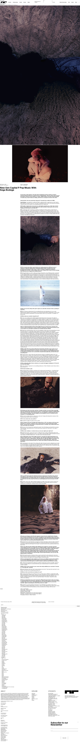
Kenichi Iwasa (3, 609)
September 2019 (4, 651)
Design (3, 661)
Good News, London (51, 703)
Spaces (3, 684)
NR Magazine (39, 602)
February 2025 (4, 626)
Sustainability (4, 686)
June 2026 (3, 615)
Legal (66, 698)
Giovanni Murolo (3, 716)
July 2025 (3, 622)
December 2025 (4, 620)
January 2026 (4, 619)
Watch (29, 2)
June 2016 (3, 656)
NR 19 (1, 184)
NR (1, 718)
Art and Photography (5, 659)
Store (76, 2)
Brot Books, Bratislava (51, 712)
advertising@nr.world (4, 725)
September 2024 (4, 629)
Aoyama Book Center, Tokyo (52, 714)
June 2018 (3, 654)
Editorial (3, 662)
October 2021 (4, 643)
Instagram (33, 694)
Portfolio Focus (4, 679)
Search (2, 604)
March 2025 (4, 625)
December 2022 (4, 639)
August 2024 (4, 630)
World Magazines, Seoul (52, 713)
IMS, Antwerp (50, 706)
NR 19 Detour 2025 (35, 698)
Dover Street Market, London (53, 702)
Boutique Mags (50, 693)
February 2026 (4, 618)
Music (9, 601)
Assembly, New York (51, 697)
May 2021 (3, 647)
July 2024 (3, 631)
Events (21, 2)
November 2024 (4, 628)
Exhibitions (3, 663)
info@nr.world (3, 723)
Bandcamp (33, 693)
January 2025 (4, 627)
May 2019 (3, 653)
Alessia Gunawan (37, 601)
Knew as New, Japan (51, 716)
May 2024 (3, 632)
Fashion (3, 664)
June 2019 (3, 652)
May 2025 (3, 624)
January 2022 (4, 641)
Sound (72, 2)
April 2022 (3, 640)
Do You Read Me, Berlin (52, 708)
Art (2, 658)
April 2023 (3, 638)
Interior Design (4, 668)
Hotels (3, 668)
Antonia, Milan (50, 709)
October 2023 (4, 636)
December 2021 (4, 642)
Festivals (3, 665)
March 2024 (4, 634)
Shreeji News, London (51, 705)
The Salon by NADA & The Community (8, 686)
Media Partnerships (63, 2)
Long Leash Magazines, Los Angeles (54, 695)
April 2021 (3, 648)
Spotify (33, 696)
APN (1, 711)
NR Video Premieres (5, 677)
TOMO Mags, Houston (51, 696)
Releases (3, 680)
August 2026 (4, 614)
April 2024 (3, 633)
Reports (3, 681)
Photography (4, 678)
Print (69, 2)
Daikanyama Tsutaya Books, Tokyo (54, 715)
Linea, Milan (50, 710)
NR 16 (3, 674)
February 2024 (4, 635)
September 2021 (4, 644)
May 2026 (3, 616)
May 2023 (3, 637)
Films (3, 667)
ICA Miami (50, 699)
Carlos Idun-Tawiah (4, 610)
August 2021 (4, 645)
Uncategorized (4, 688)
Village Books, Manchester (52, 701)
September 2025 (4, 621)
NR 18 (3, 675)
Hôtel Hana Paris (3, 608)
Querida (2, 709)
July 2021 (3, 646)
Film (2, 666)
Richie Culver (3, 611)
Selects (24, 2)
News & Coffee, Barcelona (52, 707)
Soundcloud (34, 695)
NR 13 (3, 672)
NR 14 (3, 673)
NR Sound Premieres (5, 676)
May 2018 (3, 655)
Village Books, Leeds (51, 700)
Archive (9, 2)
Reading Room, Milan (51, 711)
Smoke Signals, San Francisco (53, 694)
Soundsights (4, 683)
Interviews (5, 601)
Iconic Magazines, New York (52, 698)
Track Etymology (4, 687)
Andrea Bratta (25, 185)
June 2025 (3, 623)
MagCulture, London (51, 704)
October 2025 (4, 621)
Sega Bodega (2, 4)
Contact (33, 700)
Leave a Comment (51, 601)
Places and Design (5, 679)
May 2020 (3, 650)
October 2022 (4, 639)
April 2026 (3, 617)
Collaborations (15, 2)
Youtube (33, 697)
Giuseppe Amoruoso (4, 706)
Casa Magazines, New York (52, 698)
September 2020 (4, 649)
